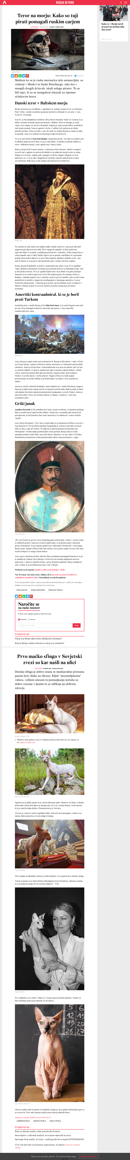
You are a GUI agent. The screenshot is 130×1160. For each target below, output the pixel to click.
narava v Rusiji (40, 1121)
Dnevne (32, 619)
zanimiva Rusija (23, 1121)
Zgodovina (34, 27)
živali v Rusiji (55, 1121)
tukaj (74, 1156)
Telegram (80, 76)
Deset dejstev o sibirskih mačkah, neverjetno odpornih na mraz (43, 1135)
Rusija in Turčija (56, 590)
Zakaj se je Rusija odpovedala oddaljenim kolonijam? (38, 639)
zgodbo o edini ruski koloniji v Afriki (50, 570)
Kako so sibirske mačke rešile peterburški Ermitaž (37, 1131)
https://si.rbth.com (27, 742)
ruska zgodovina (38, 590)
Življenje (38, 668)
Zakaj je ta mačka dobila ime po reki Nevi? (33, 1117)
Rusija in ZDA (22, 590)
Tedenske (23, 619)
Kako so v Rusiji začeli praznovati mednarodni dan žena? (113, 27)
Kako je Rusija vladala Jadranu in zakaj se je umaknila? (39, 643)
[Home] (4, 2)
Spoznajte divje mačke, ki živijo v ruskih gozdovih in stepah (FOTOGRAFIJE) (49, 1139)
